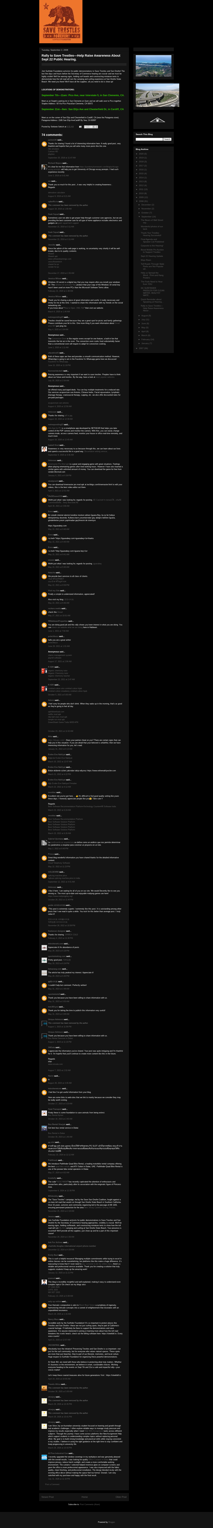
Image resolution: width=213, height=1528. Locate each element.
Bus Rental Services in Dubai (60, 1038)
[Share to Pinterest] (96, 126)
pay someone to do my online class (97, 1264)
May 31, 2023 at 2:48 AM (58, 989)
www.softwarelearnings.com (59, 259)
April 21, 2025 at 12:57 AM (59, 1340)
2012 (141, 185)
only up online (54, 1301)
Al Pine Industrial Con (58, 1453)
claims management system (60, 655)
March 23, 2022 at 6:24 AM (59, 810)
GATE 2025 (53, 1290)
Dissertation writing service (95, 451)
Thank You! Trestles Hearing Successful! (151, 234)
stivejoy (51, 1397)
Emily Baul (53, 1255)
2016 (141, 169)
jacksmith (52, 140)
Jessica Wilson (55, 278)
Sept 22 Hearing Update (152, 256)
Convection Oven (59, 339)
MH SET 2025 (54, 1292)
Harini (50, 1076)
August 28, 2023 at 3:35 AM (60, 1083)
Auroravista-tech (55, 371)
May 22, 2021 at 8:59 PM (58, 585)
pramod (51, 1278)
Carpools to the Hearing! (152, 245)
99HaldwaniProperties (58, 621)
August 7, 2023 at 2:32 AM (59, 1070)
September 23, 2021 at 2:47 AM (61, 679)
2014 (141, 177)
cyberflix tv (53, 201)
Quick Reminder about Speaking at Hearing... (152, 300)
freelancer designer (56, 931)
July (143, 319)
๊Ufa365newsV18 (55, 496)
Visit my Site (54, 591)
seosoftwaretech (55, 262)
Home (85, 1497)
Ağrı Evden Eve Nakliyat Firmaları (62, 783)
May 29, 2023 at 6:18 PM (58, 951)
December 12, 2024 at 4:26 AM (61, 1250)
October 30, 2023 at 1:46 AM (60, 1137)
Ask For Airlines (55, 1242)
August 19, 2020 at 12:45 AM (60, 440)
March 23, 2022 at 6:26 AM (59, 833)
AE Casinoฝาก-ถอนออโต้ (103, 500)
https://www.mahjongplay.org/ (60, 896)
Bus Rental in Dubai (56, 1133)
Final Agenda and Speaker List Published (152, 240)
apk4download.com (56, 712)
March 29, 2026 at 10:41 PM (60, 1417)
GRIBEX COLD (71, 935)
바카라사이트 (62, 922)
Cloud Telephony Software (59, 863)
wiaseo (51, 560)
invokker (52, 792)
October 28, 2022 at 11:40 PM (60, 900)
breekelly (52, 1178)
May (143, 327)
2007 (141, 348)
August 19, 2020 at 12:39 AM (60, 419)
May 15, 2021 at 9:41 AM (58, 554)
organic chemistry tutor (57, 670)
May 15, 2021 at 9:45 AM (58, 567)
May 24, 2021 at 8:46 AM (58, 603)
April (143, 331)
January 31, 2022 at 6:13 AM (60, 749)
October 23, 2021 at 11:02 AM (60, 731)
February (145, 339)
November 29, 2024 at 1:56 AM (61, 1237)
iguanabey (97, 564)
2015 (141, 173)
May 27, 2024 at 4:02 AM (58, 1172)
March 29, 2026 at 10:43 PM (60, 1448)
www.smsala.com (55, 1064)
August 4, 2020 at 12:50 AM (60, 406)
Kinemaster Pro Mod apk (58, 464)
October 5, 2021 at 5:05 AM (59, 695)
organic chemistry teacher (59, 676)
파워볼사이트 (63, 919)
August (144, 315)
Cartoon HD (53, 151)
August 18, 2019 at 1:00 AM (60, 209)
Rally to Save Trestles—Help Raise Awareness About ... (152, 308)
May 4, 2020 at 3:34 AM (58, 329)
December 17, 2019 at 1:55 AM (61, 273)
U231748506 (62, 1182)
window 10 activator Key (65, 285)
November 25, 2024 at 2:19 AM (61, 1211)
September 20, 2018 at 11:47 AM (62, 158)
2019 (141, 157)
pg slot (51, 1142)
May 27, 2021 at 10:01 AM (59, 615)
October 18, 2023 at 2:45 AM (60, 1119)
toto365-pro (53, 1007)
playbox (51, 154)
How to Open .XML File (74, 308)
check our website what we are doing (67, 627)
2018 (141, 161)
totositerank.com (55, 944)
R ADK (51, 667)
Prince (51, 854)
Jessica (51, 1216)
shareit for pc (53, 264)
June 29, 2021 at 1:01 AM (59, 646)
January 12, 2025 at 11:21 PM (60, 1273)
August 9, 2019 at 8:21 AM (59, 196)
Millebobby (53, 1196)
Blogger (111, 1522)
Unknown (52, 412)
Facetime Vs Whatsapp (58, 362)
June (143, 323)
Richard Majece (55, 163)
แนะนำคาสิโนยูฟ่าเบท (57, 581)
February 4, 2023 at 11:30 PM (60, 938)
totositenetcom (54, 1088)
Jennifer (51, 245)
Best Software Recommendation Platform (65, 806)
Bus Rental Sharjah (56, 1124)
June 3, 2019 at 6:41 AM (58, 175)
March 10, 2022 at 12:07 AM (60, 762)
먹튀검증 (52, 922)
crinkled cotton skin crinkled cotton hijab (65, 688)
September (146, 216)
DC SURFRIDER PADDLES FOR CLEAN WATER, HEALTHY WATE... (152, 291)
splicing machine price (57, 875)
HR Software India (108, 806)
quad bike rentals (62, 1166)
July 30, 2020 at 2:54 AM (58, 380)
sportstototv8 (54, 994)
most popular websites (105, 377)
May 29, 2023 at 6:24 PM (58, 963)
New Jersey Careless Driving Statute (99, 1207)
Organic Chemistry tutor (58, 673)
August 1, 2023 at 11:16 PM (59, 1042)
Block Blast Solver (87, 1305)
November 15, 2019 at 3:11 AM (61, 227)
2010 (141, 193)
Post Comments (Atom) (90, 1504)
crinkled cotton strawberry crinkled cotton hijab (67, 691)
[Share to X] (91, 126)
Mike (50, 736)
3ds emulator (53, 149)
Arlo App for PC (54, 428)
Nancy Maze (53, 1319)
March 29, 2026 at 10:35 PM (60, 1404)
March (144, 335)
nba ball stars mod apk (57, 717)
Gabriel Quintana (55, 839)
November (146, 208)
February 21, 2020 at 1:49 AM (60, 291)
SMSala (51, 1047)
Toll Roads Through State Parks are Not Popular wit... (152, 266)
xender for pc (53, 267)
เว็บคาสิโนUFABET (56, 579)
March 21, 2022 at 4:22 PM (59, 774)
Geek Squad (53, 214)
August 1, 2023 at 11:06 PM (59, 1027)
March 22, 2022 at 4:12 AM (59, 787)
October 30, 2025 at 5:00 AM (60, 1391)
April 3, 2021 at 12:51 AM (58, 491)
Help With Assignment (93, 1431)
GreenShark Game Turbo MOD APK (63, 722)
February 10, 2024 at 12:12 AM (61, 1155)
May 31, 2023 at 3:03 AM (58, 1001)
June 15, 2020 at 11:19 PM (59, 365)
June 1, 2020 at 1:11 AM (58, 347)
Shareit (51, 254)
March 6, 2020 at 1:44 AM (59, 312)
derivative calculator (56, 192)
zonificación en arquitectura (62, 842)
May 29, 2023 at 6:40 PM (58, 976)
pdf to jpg (68, 415)
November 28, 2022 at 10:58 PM (61, 925)
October (145, 213)
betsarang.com (54, 969)
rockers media (54, 608)
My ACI (62, 1228)
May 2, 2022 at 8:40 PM (58, 848)
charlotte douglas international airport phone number (72, 1246)
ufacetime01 (53, 353)
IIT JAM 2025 (54, 1287)
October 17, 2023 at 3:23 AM (60, 1104)
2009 (141, 197)
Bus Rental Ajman (55, 1115)
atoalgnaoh (53, 481)
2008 (141, 201)
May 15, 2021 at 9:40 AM (58, 529)
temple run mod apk (56, 719)
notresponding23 (55, 317)
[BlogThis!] (88, 126)
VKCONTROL (54, 1345)
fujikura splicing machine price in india (64, 878)
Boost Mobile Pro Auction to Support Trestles (152, 251)
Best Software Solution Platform (61, 822)
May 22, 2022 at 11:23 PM (59, 866)
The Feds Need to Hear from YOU (152, 282)
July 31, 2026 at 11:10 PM (59, 1479)
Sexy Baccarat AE (70, 502)
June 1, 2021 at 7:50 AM (58, 631)
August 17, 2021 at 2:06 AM (60, 661)
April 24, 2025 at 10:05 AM (59, 1379)
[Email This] (85, 126)
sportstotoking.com (57, 956)
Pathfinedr (52, 1160)
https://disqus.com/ (56, 740)
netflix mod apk (54, 714)
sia (49, 181)
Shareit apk (53, 256)
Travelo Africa (54, 1384)
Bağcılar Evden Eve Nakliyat (60, 758)
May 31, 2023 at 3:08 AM (58, 1014)
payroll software (54, 658)
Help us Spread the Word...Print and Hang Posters (152, 275)
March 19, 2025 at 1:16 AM (59, 1314)
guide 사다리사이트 (56, 905)
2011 (141, 189)
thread (60, 612)
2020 (141, 154)
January (145, 343)
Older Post (121, 1497)
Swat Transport (55, 1109)
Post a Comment (52, 1484)
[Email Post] (80, 127)
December (146, 205)
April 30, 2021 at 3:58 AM (58, 506)
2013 (141, 181)
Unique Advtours (55, 1019)
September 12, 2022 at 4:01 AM (61, 882)
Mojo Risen (146, 260)
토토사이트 (69, 599)
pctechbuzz (53, 636)
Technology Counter (91, 806)
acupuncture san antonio (58, 403)
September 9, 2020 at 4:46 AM (61, 455)
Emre (50, 511)
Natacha (51, 573)
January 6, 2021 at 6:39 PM (59, 475)
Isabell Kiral (53, 445)
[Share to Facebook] (93, 126)
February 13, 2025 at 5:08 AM (60, 1296)
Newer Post (48, 1497)
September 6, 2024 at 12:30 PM (61, 1190)
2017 (141, 165)
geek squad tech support (68, 223)
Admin (51, 700)
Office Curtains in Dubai (99, 1459)
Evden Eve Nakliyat (56, 754)
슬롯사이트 (53, 981)
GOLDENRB (53, 872)
